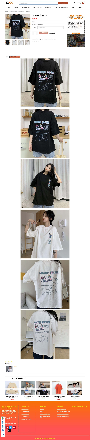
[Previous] (7, 26)
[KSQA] (9, 3)
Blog (72, 7)
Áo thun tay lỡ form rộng (52, 39)
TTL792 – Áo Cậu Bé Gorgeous (43, 396)
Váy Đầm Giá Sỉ (26, 7)
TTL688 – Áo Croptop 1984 (27, 396)
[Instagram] (9, 430)
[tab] (7, 57)
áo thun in (37, 41)
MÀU (35, 27)
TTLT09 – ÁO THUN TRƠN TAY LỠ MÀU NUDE (12, 397)
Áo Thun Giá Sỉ (37, 7)
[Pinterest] (14, 427)
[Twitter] (10, 427)
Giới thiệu (16, 7)
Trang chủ (8, 7)
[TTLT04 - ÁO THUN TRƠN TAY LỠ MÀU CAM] (59, 388)
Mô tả (7, 56)
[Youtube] (7, 427)
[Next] (28, 26)
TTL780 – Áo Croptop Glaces (74, 396)
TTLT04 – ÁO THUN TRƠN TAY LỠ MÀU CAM (59, 397)
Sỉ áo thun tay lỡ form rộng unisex (22, 11)
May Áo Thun (48, 7)
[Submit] (63, 3)
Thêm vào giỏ (44, 32)
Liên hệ (79, 7)
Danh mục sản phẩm (9, 11)
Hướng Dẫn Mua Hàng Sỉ (61, 7)
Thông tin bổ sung (15, 56)
